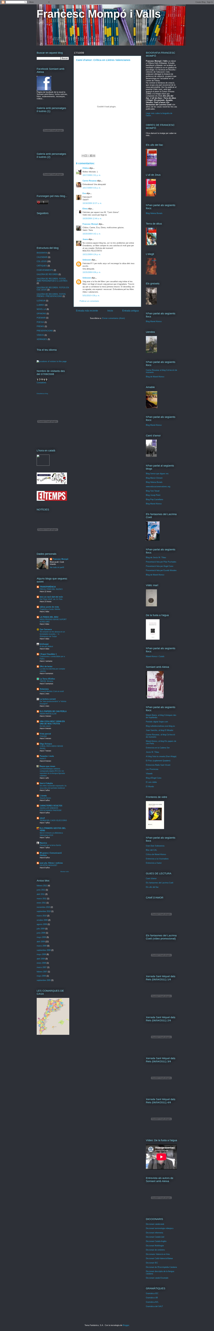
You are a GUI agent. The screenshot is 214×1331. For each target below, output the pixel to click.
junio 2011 (41, 890)
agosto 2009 (42, 924)
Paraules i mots (47, 756)
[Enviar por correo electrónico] (83, 155)
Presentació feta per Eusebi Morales (161, 570)
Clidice (86, 168)
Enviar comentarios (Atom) (113, 318)
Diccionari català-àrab (155, 1224)
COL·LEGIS (42, 261)
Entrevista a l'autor (154, 863)
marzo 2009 (42, 946)
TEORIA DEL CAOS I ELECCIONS (53, 820)
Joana (85, 239)
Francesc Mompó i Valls (99, 14)
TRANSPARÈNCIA (48, 587)
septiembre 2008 (44, 950)
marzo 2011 (41, 898)
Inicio (110, 310)
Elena (85, 209)
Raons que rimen (47, 766)
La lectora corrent (48, 699)
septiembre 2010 (44, 911)
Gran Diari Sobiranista (155, 846)
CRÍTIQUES (42, 266)
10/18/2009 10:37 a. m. (92, 203)
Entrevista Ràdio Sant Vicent (158, 765)
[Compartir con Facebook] (91, 155)
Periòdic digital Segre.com (157, 722)
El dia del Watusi (46, 646)
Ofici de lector (46, 666)
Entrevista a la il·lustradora (157, 859)
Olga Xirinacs (46, 744)
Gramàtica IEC (152, 1293)
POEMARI (41, 318)
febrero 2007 (42, 972)
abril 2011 (41, 894)
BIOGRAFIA (42, 253)
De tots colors (45, 726)
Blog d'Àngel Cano (153, 778)
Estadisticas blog (42, 393)
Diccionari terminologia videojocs (160, 1228)
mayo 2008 (41, 954)
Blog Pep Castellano (154, 499)
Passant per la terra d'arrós (50, 845)
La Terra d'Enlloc (47, 679)
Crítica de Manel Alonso (156, 854)
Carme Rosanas (90, 181)
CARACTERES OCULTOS (51, 806)
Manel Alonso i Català (155, 656)
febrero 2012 (42, 886)
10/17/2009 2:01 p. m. (92, 175)
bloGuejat (44, 644)
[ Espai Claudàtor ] (48, 654)
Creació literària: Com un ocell (52, 691)
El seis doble (151, 782)
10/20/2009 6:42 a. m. (92, 234)
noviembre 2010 (43, 907)
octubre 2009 (42, 920)
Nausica (43, 843)
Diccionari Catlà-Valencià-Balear (159, 1258)
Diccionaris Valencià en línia (158, 1254)
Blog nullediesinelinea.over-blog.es (160, 726)
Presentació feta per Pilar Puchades (161, 562)
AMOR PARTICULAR (48, 714)
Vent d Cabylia (46, 783)
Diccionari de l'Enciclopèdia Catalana (161, 1267)
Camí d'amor (151, 878)
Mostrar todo (64, 871)
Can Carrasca (46, 629)
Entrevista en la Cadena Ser (158, 748)
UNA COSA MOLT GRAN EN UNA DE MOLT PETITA (52, 722)
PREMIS (40, 326)
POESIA (40, 322)
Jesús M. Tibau (152, 752)
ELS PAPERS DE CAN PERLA (53, 711)
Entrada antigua (130, 310)
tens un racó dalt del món (51, 597)
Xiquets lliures (45, 798)
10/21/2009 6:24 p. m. (92, 254)
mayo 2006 (41, 976)
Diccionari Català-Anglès (156, 1241)
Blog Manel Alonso (154, 321)
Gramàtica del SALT (154, 1306)
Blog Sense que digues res (157, 473)
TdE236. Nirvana (46, 681)
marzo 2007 (42, 967)
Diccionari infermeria (154, 1233)
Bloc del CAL (151, 850)
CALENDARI (42, 257)
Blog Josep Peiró (153, 495)
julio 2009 (41, 929)
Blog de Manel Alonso (155, 377)
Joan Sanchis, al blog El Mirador (159, 730)
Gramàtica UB (152, 1298)
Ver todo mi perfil (57, 567)
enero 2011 (41, 903)
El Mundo (150, 786)
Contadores (41, 383)
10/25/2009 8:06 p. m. (92, 272)
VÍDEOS (40, 335)
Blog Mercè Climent (154, 478)
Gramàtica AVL (152, 1302)
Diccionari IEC (152, 1263)
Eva (84, 193)
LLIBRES (41, 305)
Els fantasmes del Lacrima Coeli (159, 883)
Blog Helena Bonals (154, 213)
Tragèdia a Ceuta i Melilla (50, 609)
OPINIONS (41, 313)
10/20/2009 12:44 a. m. (92, 218)
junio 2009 (41, 933)
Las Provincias (152, 769)
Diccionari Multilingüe (155, 1246)
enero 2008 (41, 963)
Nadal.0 (43, 758)
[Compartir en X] (88, 155)
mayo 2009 (41, 937)
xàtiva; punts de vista (49, 607)
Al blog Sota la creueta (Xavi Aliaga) (161, 756)
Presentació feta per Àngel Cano (159, 566)
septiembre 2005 (44, 980)
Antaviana (44, 689)
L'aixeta (43, 796)
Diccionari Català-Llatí (155, 1237)
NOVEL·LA (41, 309)
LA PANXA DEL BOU (49, 617)
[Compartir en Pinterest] (94, 155)
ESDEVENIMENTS (45, 270)
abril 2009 (41, 941)
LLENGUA (41, 301)
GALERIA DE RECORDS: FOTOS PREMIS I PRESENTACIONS (51, 295)
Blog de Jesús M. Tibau (156, 557)
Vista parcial (45, 734)
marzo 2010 (42, 916)
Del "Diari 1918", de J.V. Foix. (51, 599)
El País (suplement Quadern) (158, 761)
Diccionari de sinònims (155, 1250)
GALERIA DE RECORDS (47, 274)
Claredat (43, 736)
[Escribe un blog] (85, 155)
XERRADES (42, 339)
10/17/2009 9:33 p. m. (92, 188)
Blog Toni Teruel (152, 491)
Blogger (126, 1325)
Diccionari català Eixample (157, 1278)
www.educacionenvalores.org (158, 486)
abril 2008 (41, 959)
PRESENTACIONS (45, 331)
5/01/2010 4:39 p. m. (91, 295)
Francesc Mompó (90, 224)
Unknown (87, 260)
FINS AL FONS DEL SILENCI (51, 589)
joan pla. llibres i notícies (51, 863)
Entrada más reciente (87, 310)
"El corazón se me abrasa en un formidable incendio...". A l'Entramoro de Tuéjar (52, 634)
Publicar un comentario (89, 301)
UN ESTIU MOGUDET (48, 865)
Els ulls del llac (152, 887)
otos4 (42, 818)
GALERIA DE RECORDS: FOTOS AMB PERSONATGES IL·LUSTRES (52, 280)
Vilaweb (149, 773)
